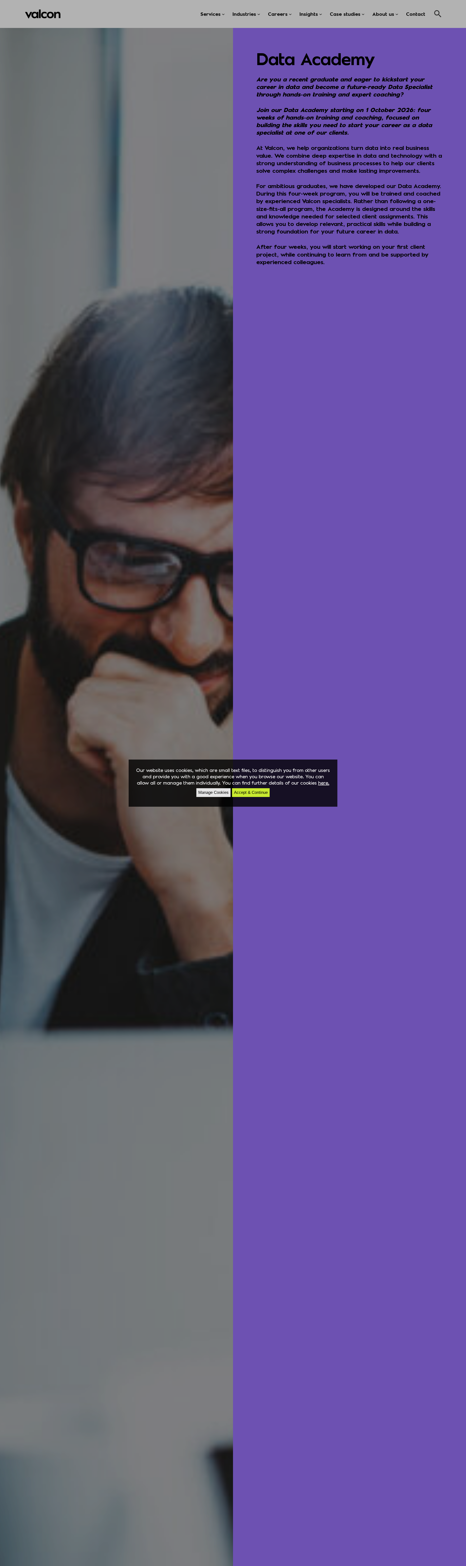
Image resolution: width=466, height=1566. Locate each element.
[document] (233, 783)
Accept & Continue (251, 792)
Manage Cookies (213, 792)
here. (323, 783)
